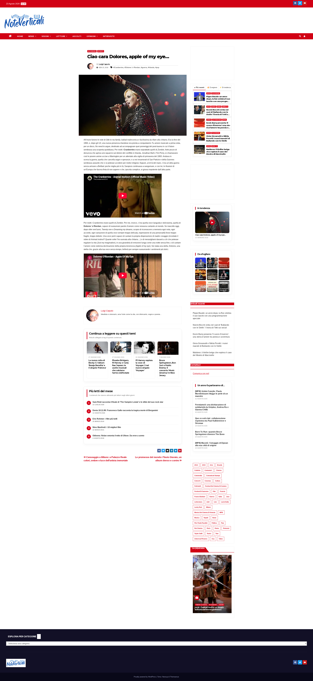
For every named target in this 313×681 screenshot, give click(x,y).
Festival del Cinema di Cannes (216, 486)
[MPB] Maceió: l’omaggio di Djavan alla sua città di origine (211, 444)
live (215, 502)
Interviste (108, 36)
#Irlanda (151, 67)
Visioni (45, 36)
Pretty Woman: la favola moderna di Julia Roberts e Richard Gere (212, 608)
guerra (211, 497)
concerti (197, 481)
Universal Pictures (200, 539)
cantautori (208, 470)
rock (208, 528)
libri (208, 502)
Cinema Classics (201, 604)
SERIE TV (225, 106)
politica (214, 523)
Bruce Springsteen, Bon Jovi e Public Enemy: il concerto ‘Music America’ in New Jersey (167, 368)
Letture (61, 36)
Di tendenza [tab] (225, 87)
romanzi (226, 528)
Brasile (219, 465)
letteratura (198, 502)
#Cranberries (118, 67)
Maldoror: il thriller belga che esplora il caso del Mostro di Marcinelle (217, 151)
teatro (209, 533)
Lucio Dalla (225, 502)
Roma (217, 528)
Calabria (197, 470)
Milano (208, 507)
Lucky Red (198, 507)
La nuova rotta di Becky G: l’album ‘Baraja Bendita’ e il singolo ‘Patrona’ (97, 364)
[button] (300, 36)
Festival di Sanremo (201, 491)
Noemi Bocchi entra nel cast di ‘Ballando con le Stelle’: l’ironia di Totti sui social (218, 112)
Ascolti (77, 36)
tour (216, 533)
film (214, 491)
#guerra (144, 67)
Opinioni (91, 36)
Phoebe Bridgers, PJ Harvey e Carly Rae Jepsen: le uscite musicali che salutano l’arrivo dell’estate (120, 366)
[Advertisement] (93, 16)
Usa (213, 539)
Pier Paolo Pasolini (200, 523)
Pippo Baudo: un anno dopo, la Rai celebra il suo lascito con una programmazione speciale (218, 98)
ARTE (208, 106)
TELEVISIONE (215, 93)
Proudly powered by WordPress (145, 677)
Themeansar (174, 677)
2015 (204, 465)
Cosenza (208, 481)
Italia (220, 497)
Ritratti (100, 51)
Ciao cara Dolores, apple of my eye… (210, 235)
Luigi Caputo (104, 64)
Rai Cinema (198, 528)
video (221, 539)
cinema (219, 470)
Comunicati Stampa (213, 475)
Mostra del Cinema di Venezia (204, 512)
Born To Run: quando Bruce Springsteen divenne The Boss (210, 433)
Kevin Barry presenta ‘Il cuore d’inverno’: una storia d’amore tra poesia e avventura (218, 125)
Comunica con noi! (201, 373)
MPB (221, 512)
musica (196, 518)
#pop (157, 67)
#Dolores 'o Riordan (132, 67)
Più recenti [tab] (199, 87)
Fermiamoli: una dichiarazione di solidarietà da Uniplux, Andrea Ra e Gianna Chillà (212, 407)
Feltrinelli (197, 486)
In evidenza (92, 51)
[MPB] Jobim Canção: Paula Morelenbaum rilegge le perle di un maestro (211, 393)
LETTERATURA (217, 119)
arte (211, 465)
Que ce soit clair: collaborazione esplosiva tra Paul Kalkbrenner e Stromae (210, 420)
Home (20, 36)
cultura (217, 481)
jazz (227, 497)
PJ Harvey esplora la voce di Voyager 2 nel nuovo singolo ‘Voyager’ (144, 365)
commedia (198, 475)
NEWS (208, 93)
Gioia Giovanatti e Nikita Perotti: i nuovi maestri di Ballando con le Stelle (218, 138)
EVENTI (214, 106)
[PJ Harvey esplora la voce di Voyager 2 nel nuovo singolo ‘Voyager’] (144, 348)
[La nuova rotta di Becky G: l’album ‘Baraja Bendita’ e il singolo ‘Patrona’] (97, 348)
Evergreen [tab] (212, 87)
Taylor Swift (198, 533)
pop (222, 523)
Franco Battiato (199, 497)
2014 (196, 465)
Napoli (206, 518)
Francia (222, 491)
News (31, 36)
